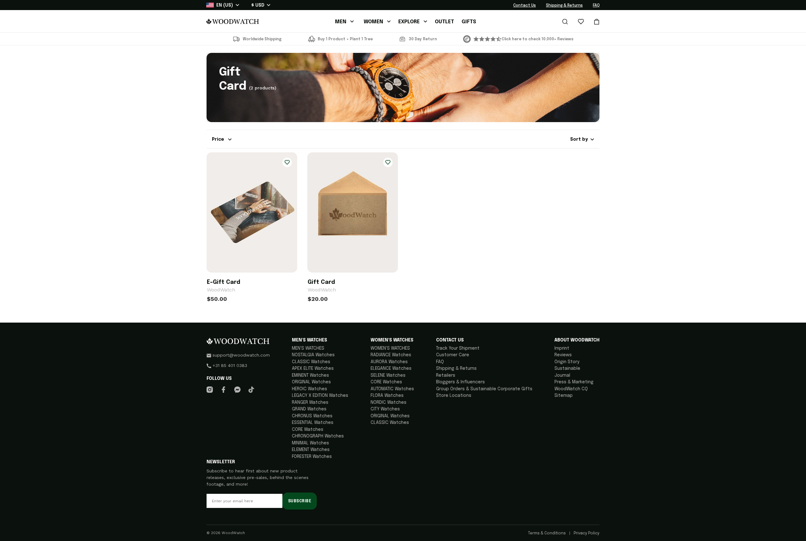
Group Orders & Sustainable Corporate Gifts (484, 389)
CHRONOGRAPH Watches (318, 436)
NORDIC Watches (388, 402)
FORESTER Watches (312, 456)
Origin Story (566, 362)
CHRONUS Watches (312, 416)
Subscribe (299, 501)
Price (218, 139)
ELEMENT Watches (311, 450)
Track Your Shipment (458, 348)
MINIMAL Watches (310, 443)
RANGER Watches (310, 402)
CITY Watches (385, 409)
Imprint (561, 348)
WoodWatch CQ (571, 389)
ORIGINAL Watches (311, 382)
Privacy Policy (586, 533)
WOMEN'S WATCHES (390, 348)
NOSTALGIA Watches (313, 355)
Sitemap (563, 395)
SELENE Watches (388, 375)
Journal (562, 375)
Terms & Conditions (547, 533)
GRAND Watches (309, 409)
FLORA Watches (387, 395)
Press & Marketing (573, 382)
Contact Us (524, 6)
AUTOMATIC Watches (392, 389)
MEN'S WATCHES (308, 348)
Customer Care (452, 355)
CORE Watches (307, 429)
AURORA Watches (389, 362)
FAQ (596, 6)
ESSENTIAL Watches (312, 422)
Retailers (445, 375)
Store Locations (453, 395)
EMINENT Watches (310, 375)
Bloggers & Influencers (460, 382)
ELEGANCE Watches (391, 368)
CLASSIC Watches (311, 362)
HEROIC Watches (309, 389)
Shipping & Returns (564, 6)
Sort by (579, 139)
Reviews (563, 355)
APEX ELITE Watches (313, 368)
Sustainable (567, 368)
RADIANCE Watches (391, 355)
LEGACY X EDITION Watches (320, 395)
